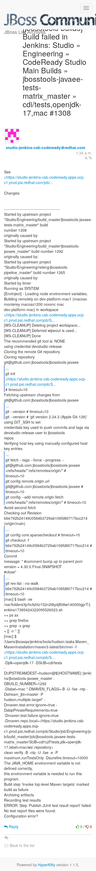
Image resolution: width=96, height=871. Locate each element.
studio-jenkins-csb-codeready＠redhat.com (45, 147)
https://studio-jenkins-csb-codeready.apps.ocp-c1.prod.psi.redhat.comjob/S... (44, 317)
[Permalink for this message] (90, 157)
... (7, 368)
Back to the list (21, 845)
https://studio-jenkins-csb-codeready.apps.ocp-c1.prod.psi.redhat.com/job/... (44, 179)
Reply (13, 826)
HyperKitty (46, 864)
